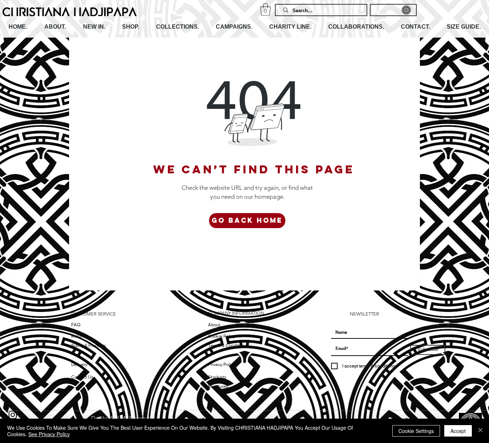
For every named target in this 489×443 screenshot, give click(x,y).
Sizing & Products (88, 345)
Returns (79, 336)
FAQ (76, 324)
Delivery (79, 364)
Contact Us (82, 377)
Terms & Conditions (227, 345)
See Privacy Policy (49, 434)
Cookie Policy (221, 336)
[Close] (480, 430)
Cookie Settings (416, 430)
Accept (458, 430)
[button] (265, 9)
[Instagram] (12, 414)
